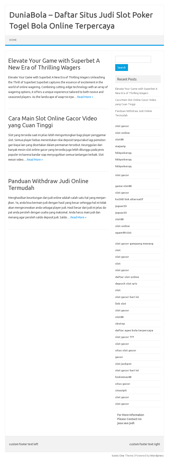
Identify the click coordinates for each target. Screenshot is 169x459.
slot (118, 250)
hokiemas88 (123, 376)
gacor (119, 356)
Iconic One (118, 455)
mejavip (120, 146)
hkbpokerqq (123, 152)
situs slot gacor (125, 350)
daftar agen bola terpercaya (134, 330)
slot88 (119, 139)
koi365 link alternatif (129, 199)
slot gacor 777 (124, 336)
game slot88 (123, 186)
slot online (122, 132)
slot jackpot (123, 363)
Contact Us (134, 419)
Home (13, 40)
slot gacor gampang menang (134, 243)
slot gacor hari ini (127, 370)
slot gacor (122, 126)
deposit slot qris (126, 283)
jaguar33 (121, 206)
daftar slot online (127, 276)
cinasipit (121, 390)
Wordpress (157, 455)
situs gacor (122, 383)
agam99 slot (123, 232)
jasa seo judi (125, 423)
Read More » (85, 97)
